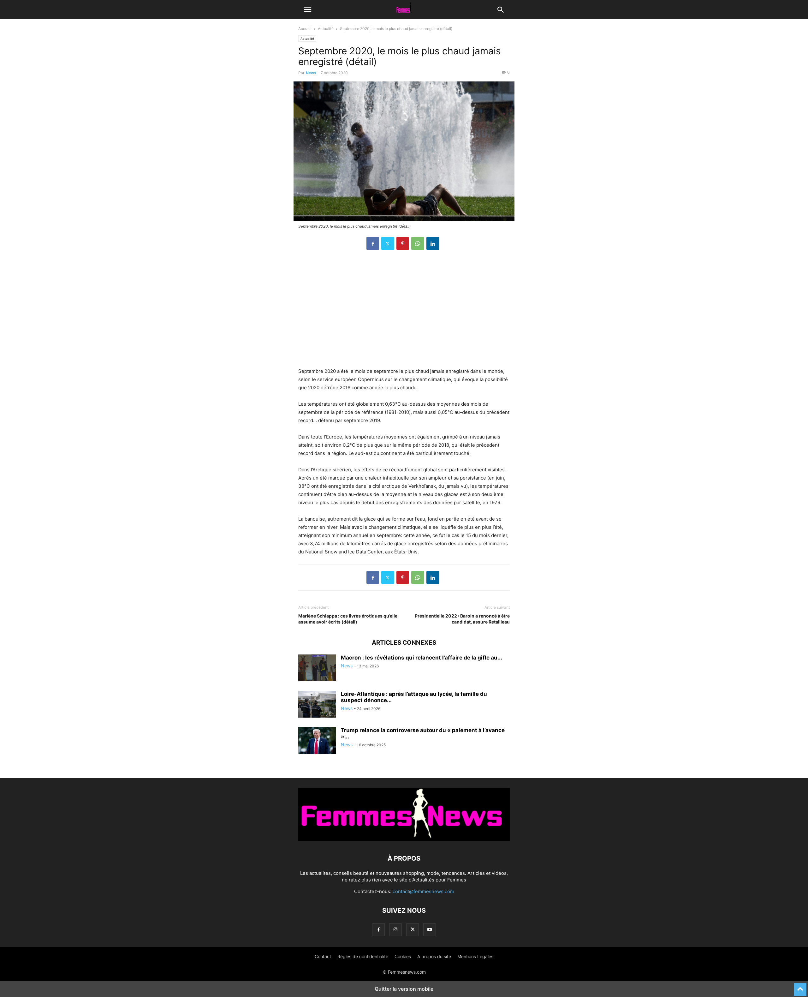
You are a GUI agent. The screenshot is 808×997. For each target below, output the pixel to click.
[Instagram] (395, 930)
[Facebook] (372, 243)
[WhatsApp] (417, 243)
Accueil (305, 28)
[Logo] (404, 839)
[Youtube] (429, 930)
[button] (307, 9)
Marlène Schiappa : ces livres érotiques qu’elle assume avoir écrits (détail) (347, 618)
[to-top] (800, 986)
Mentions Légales (475, 956)
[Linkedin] (432, 243)
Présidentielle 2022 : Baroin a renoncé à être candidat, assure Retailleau (462, 618)
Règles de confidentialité (362, 956)
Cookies (403, 956)
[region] (404, 311)
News (311, 72)
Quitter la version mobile (404, 989)
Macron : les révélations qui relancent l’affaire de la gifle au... (421, 657)
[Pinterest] (402, 243)
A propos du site (434, 956)
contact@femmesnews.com (423, 891)
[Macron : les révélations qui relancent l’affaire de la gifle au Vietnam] (317, 668)
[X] (387, 243)
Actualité (326, 28)
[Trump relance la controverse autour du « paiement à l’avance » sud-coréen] (317, 741)
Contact (323, 956)
